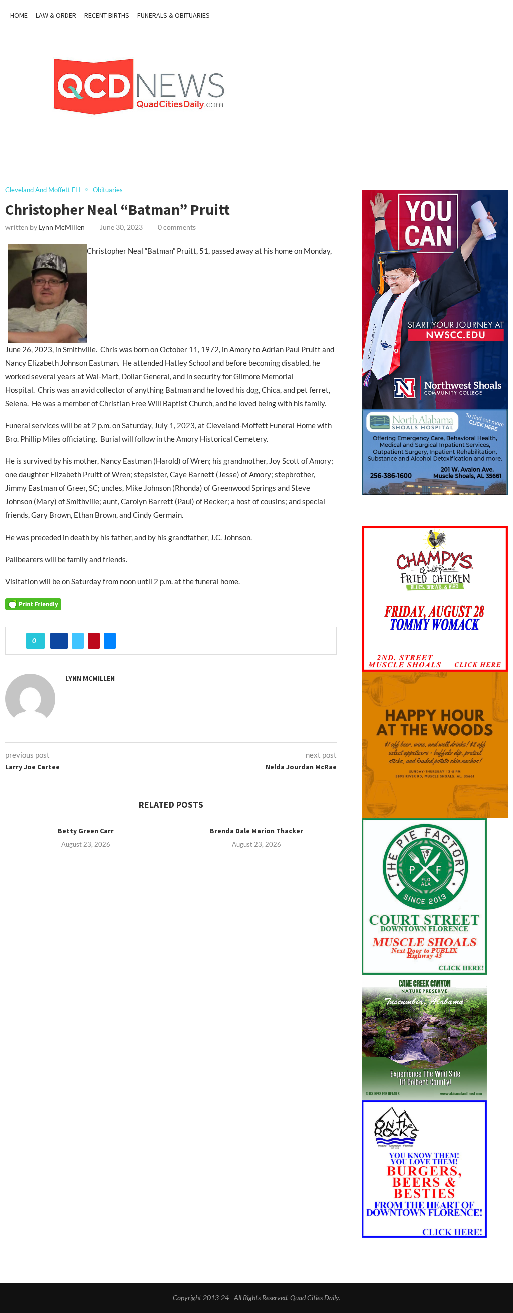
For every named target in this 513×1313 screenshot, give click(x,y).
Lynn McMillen (62, 227)
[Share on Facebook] (59, 641)
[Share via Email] (110, 641)
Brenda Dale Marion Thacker (256, 830)
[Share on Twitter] (78, 641)
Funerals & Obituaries (173, 15)
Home (19, 15)
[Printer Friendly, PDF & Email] (33, 603)
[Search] (498, 15)
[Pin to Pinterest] (94, 641)
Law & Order (56, 15)
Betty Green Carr (86, 830)
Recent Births (106, 15)
